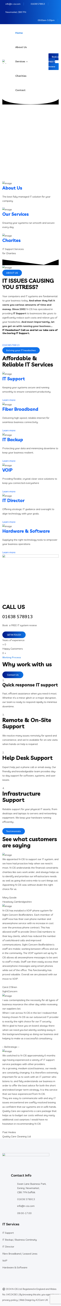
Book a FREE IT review (53, 61)
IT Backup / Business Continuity (19, 1239)
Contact (20, 90)
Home (19, 32)
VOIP (7, 470)
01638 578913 (38, 4)
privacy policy (10, 1299)
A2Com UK (42, 1299)
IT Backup (12, 439)
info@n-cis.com (12, 4)
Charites (11, 240)
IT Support (13, 378)
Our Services (15, 214)
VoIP (4, 1260)
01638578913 (11, 345)
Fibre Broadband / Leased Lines (19, 1253)
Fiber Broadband (20, 409)
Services (20, 61)
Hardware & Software (26, 531)
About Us (21, 47)
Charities (20, 75)
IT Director (13, 500)
